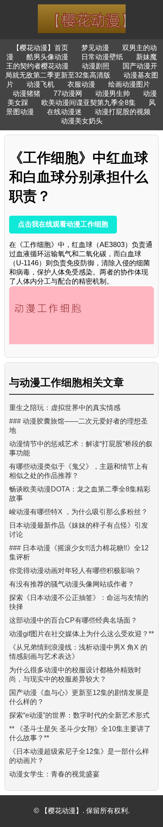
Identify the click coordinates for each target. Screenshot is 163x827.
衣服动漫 (81, 84)
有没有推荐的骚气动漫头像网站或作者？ (71, 584)
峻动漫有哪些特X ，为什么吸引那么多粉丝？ (78, 511)
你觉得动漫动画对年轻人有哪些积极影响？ (75, 570)
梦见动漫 (95, 47)
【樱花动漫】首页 (40, 47)
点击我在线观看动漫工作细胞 (63, 224)
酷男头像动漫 (47, 57)
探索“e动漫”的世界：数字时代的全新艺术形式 (79, 715)
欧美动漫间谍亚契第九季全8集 (88, 102)
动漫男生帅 (112, 93)
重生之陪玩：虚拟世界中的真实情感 (64, 407)
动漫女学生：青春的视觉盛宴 (54, 774)
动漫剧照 (96, 66)
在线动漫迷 (64, 111)
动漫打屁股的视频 (122, 111)
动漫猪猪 (26, 93)
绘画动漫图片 (129, 84)
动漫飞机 (40, 84)
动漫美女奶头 (82, 121)
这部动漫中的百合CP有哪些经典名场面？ (73, 620)
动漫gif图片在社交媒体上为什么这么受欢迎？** (81, 633)
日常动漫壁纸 (102, 57)
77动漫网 (67, 93)
